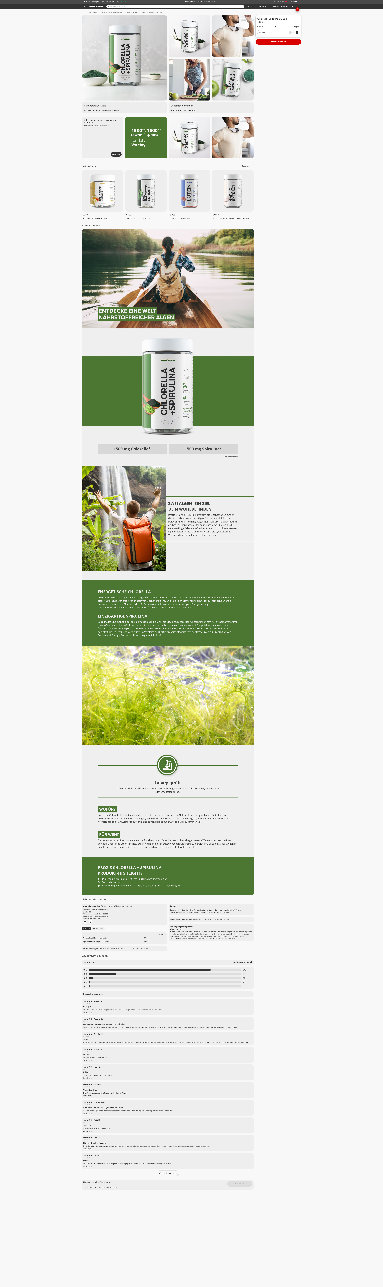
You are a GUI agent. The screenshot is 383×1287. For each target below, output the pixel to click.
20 (244, 978)
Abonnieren (116, 154)
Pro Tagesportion (98, 928)
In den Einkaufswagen (278, 42)
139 (244, 974)
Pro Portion (86, 928)
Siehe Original (87, 1012)
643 (244, 970)
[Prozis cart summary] (292, 6)
